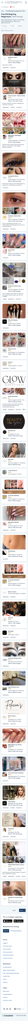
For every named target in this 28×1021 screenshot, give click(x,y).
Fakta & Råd (6, 976)
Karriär (5, 979)
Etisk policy (6, 991)
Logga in (5, 943)
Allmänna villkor (7, 1000)
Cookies (5, 997)
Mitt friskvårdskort (8, 955)
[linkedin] (7, 1009)
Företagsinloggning (16, 930)
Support (5, 982)
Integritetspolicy (7, 994)
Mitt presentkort (7, 952)
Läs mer (6, 930)
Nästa (21, 910)
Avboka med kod (7, 958)
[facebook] (10, 1009)
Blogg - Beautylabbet (9, 970)
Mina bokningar (7, 946)
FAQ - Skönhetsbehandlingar (11, 973)
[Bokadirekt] (2, 2)
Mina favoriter (7, 949)
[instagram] (4, 1009)
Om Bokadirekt (7, 967)
